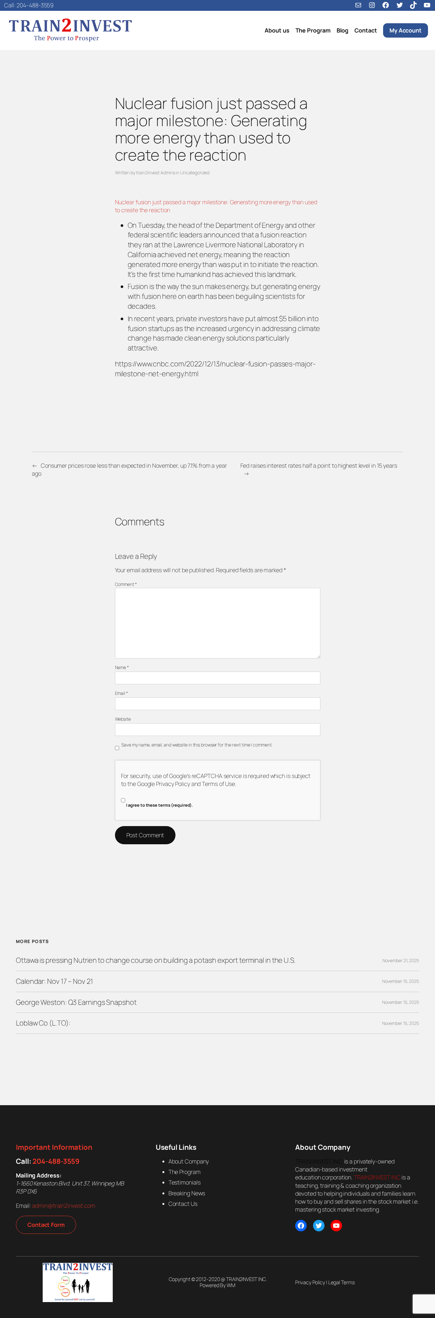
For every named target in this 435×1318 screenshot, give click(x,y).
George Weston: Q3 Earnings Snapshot (76, 1002)
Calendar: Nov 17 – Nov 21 (54, 981)
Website (123, 719)
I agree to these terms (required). (159, 805)
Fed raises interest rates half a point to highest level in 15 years (318, 465)
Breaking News (186, 1193)
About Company (188, 1161)
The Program (184, 1172)
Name (122, 667)
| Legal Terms (340, 1282)
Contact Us (182, 1203)
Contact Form (46, 1224)
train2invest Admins (155, 172)
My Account (405, 30)
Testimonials (184, 1182)
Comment (126, 584)
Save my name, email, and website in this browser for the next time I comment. (196, 745)
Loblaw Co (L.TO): (43, 1023)
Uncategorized (195, 172)
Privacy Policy (173, 784)
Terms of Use (218, 784)
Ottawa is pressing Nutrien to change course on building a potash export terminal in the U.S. (156, 960)
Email (121, 693)
